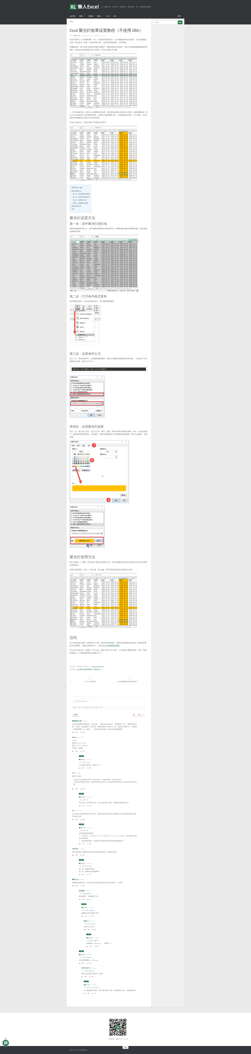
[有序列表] (85, 707)
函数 (98, 16)
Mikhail (88, 762)
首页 (73, 16)
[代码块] (93, 707)
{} (98, 707)
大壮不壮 (89, 866)
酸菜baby (89, 893)
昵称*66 (96, 940)
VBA (114, 16)
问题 (71, 21)
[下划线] (79, 707)
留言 (179, 16)
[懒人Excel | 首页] (84, 7)
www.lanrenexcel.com (98, 666)
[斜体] (76, 707)
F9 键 (102, 570)
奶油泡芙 (91, 910)
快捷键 (91, 16)
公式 (108, 16)
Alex (88, 830)
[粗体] (74, 707)
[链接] (96, 707)
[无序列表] (87, 707)
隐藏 (80, 187)
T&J (87, 800)
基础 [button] (80, 16)
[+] (101, 707)
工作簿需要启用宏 (112, 646)
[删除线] (82, 707)
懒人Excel (77, 35)
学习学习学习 (95, 987)
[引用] (90, 707)
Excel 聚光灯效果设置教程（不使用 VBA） (89, 669)
